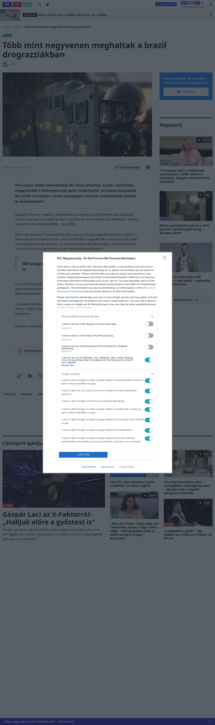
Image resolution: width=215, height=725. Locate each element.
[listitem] (107, 316)
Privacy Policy (126, 466)
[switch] (149, 324)
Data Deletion (88, 466)
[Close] (165, 258)
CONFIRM (83, 454)
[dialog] (107, 362)
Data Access (107, 466)
